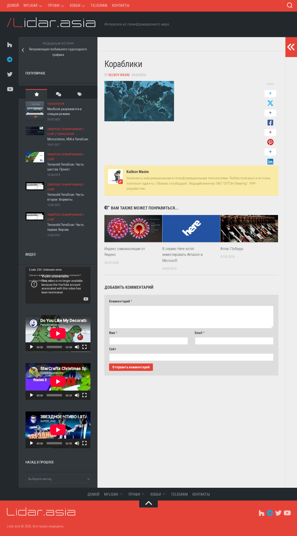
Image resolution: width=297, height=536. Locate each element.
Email (199, 333)
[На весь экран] (84, 347)
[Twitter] (9, 74)
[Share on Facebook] (270, 118)
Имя (113, 333)
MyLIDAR (30, 5)
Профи (53, 5)
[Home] (9, 44)
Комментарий (120, 301)
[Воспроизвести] (31, 347)
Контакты (120, 5)
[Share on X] (270, 98)
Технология (55, 104)
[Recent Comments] (58, 94)
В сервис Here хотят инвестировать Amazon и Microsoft (182, 254)
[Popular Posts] (36, 94)
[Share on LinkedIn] (270, 157)
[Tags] (79, 94)
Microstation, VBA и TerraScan (67, 139)
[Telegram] (9, 59)
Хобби (75, 5)
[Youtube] (9, 89)
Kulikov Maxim (119, 75)
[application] (58, 285)
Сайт (112, 349)
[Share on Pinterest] (270, 137)
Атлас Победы (231, 248)
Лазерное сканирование (64, 129)
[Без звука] (77, 347)
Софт (51, 134)
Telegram (98, 5)
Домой (13, 5)
